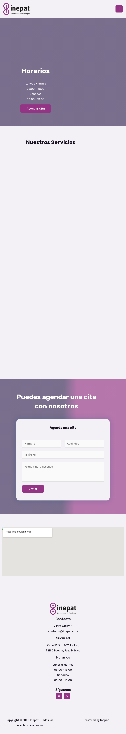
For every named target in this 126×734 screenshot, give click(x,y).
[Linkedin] (59, 696)
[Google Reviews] (67, 696)
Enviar (33, 488)
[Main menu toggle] (119, 8)
